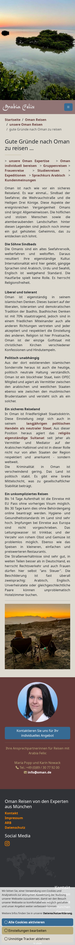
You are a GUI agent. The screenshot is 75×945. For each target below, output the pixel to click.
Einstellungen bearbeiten (27, 930)
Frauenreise (14, 170)
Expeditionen (17, 175)
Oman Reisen (35, 119)
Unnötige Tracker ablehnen (29, 939)
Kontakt (11, 813)
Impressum (14, 818)
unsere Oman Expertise (29, 161)
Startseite (12, 119)
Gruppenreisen (55, 166)
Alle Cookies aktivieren (26, 922)
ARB (8, 823)
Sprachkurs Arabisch (48, 175)
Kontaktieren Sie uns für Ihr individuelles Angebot (38, 733)
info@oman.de (39, 772)
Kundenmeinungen (20, 180)
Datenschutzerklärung (57, 913)
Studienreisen (48, 170)
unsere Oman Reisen (26, 124)
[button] (68, 107)
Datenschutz (15, 827)
